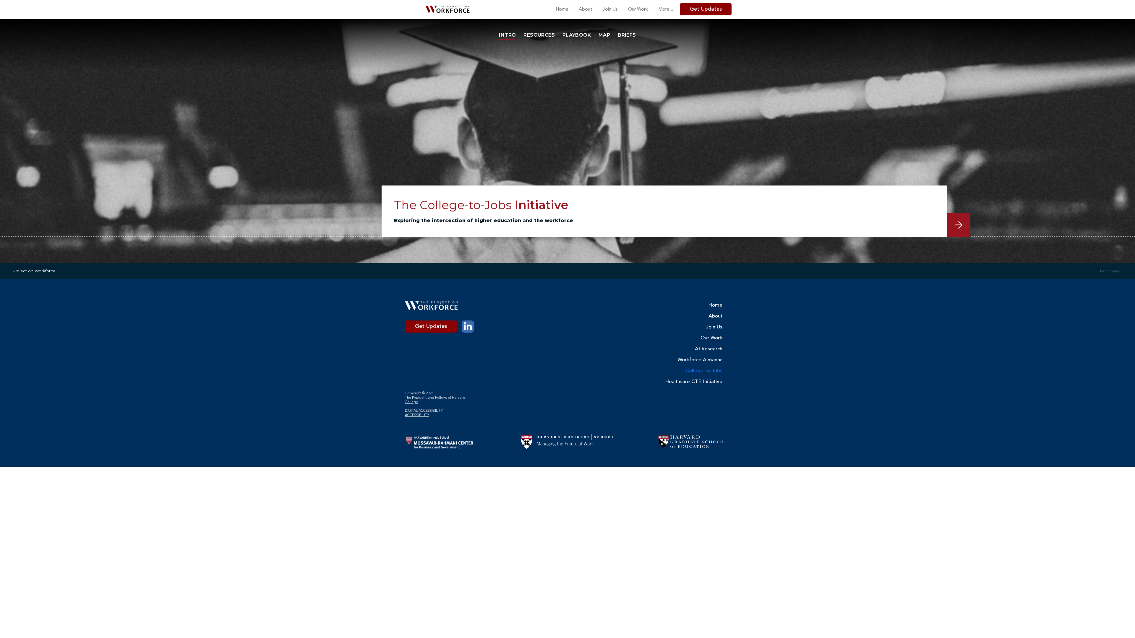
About (715, 316)
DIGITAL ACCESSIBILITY (424, 411)
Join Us (714, 327)
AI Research (708, 348)
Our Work (711, 338)
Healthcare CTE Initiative (703, 381)
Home (715, 305)
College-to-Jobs (703, 370)
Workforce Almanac (703, 359)
